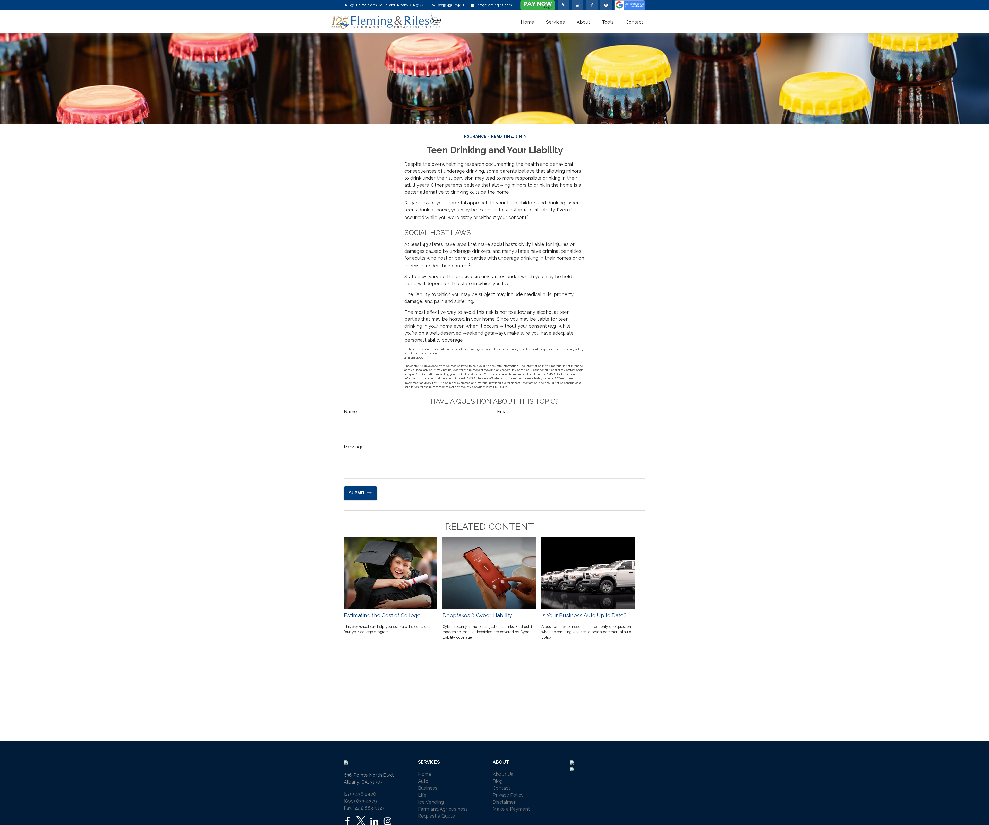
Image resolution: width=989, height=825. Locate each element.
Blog (498, 781)
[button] (527, 22)
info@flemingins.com (494, 5)
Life (422, 795)
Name (350, 411)
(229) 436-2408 (451, 5)
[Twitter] (563, 5)
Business (427, 788)
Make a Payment (511, 809)
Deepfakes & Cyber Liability (477, 615)
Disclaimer (504, 802)
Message (354, 446)
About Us (503, 774)
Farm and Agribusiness (443, 809)
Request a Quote (436, 816)
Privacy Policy (508, 795)
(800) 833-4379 (360, 801)
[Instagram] (387, 821)
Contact (501, 788)
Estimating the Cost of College (382, 615)
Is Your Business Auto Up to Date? (583, 615)
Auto (423, 781)
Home (424, 774)
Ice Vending (431, 802)
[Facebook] (592, 5)
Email (503, 411)
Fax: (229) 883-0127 (364, 808)
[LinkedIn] (577, 5)
